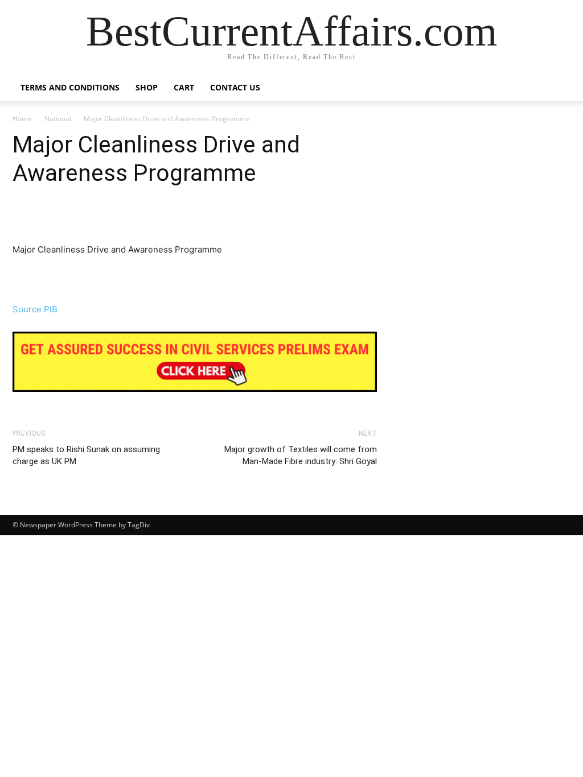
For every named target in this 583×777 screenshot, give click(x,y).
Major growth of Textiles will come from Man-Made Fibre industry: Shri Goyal (300, 455)
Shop (147, 87)
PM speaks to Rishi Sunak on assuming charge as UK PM (86, 455)
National (57, 118)
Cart (184, 87)
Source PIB (35, 309)
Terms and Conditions (70, 87)
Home (22, 118)
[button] (556, 88)
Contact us (235, 87)
